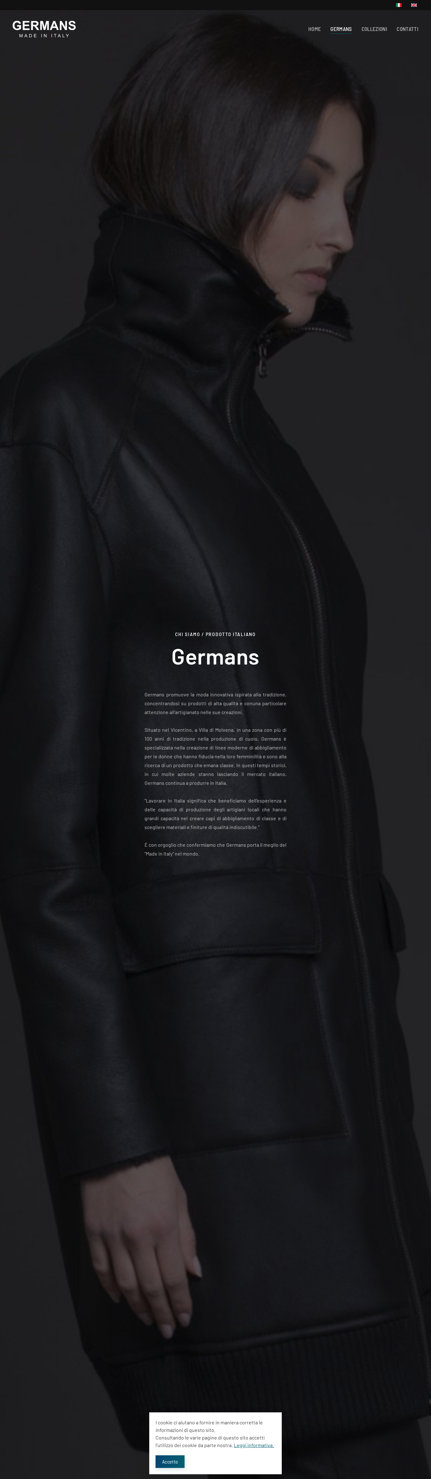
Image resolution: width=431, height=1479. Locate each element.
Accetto (170, 1461)
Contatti (407, 29)
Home (314, 29)
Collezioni (374, 29)
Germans (341, 29)
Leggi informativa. (254, 1445)
